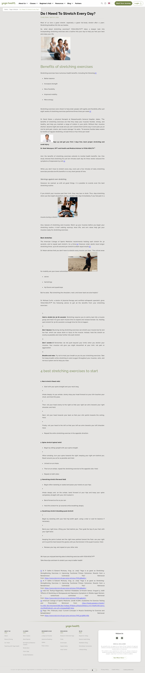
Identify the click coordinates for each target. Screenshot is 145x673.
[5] (90, 246)
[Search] (102, 3)
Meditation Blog (83, 642)
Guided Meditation (28, 654)
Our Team (7, 642)
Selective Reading (47, 639)
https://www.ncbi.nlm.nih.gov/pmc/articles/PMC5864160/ (65, 578)
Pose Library (45, 645)
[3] (64, 161)
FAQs (61, 639)
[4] (77, 244)
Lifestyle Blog (83, 649)
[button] (23, 3)
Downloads (63, 642)
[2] (90, 111)
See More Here (119, 658)
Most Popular (26, 639)
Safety (43, 642)
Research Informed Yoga (67, 635)
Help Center (63, 649)
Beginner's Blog (83, 635)
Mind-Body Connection (85, 646)
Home (6, 9)
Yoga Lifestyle (13, 9)
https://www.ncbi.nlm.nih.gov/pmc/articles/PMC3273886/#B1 (67, 615)
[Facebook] (117, 638)
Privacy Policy (105, 669)
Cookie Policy (115, 669)
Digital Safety (64, 646)
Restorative (26, 648)
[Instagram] (122, 638)
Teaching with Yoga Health (11, 646)
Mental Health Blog (84, 639)
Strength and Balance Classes (29, 643)
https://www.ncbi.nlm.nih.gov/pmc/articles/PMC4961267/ (65, 598)
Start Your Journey (123, 3)
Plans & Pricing (8, 639)
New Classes (26, 635)
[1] (95, 73)
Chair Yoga (26, 651)
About (6, 635)
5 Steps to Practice (47, 635)
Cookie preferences (128, 669)
